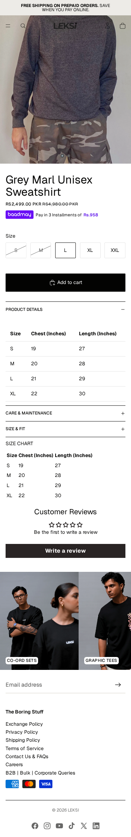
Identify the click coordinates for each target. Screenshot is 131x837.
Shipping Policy (23, 740)
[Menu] (8, 26)
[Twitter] (84, 826)
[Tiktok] (71, 826)
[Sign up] (118, 685)
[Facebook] (35, 826)
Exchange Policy (24, 724)
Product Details (24, 309)
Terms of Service (25, 748)
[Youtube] (59, 826)
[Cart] (122, 25)
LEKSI (73, 810)
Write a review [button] (65, 550)
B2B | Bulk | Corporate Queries (40, 773)
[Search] (23, 25)
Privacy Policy (22, 732)
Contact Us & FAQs (27, 757)
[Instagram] (47, 826)
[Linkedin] (96, 826)
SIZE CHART (19, 443)
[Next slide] (117, 621)
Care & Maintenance (29, 413)
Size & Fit (15, 429)
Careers (14, 765)
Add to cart (69, 282)
